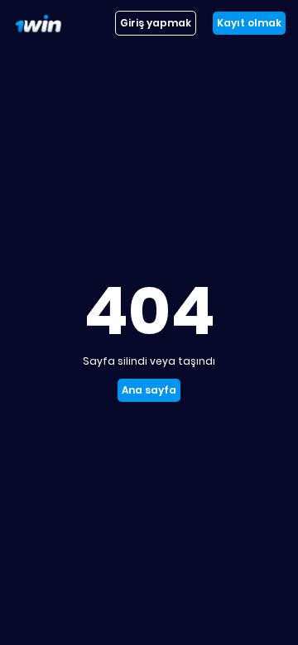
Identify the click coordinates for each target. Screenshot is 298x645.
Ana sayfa (149, 390)
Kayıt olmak (249, 23)
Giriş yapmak (155, 23)
